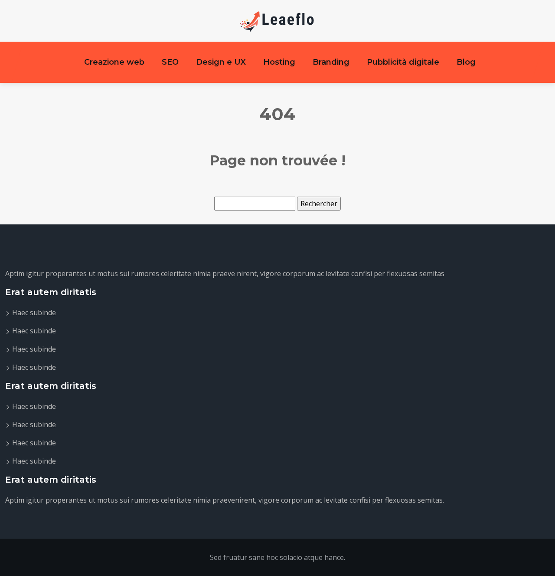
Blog (466, 62)
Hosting (279, 62)
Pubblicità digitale (403, 62)
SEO (170, 62)
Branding (331, 62)
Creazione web (114, 62)
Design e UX (221, 62)
